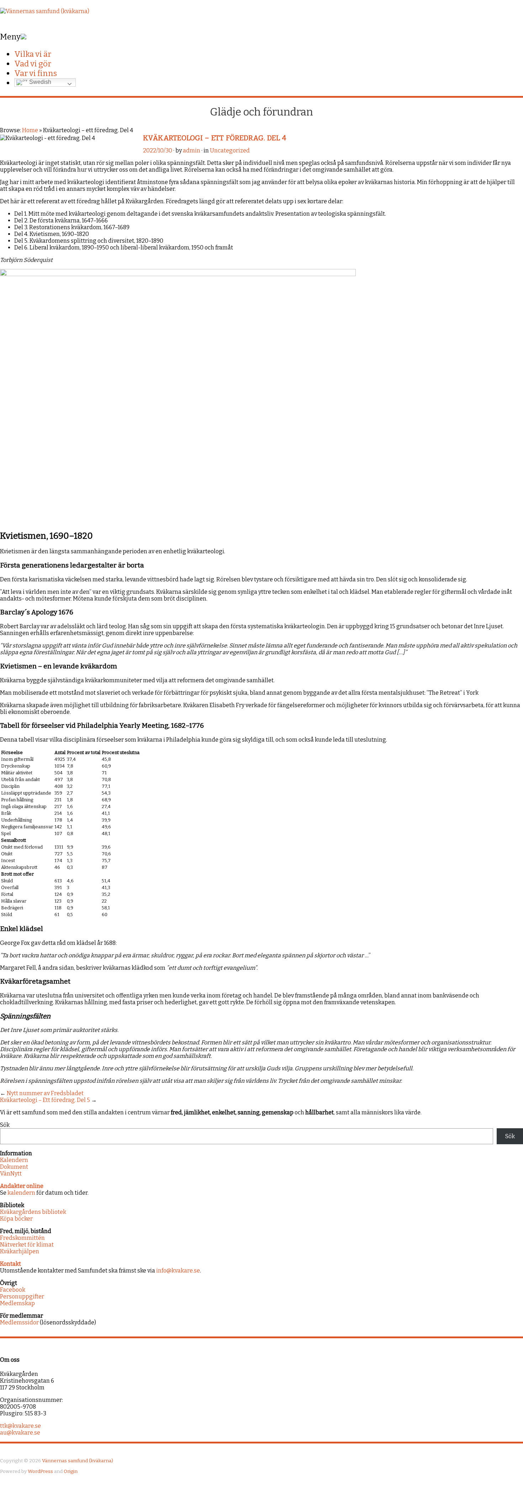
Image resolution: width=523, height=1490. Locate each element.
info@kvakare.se (178, 1270)
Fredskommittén (22, 1238)
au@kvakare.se (20, 1432)
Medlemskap (17, 1303)
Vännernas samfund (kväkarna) (77, 1461)
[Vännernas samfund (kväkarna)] (44, 11)
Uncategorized (230, 150)
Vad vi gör (32, 64)
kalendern (21, 1192)
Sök (5, 1124)
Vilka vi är (32, 54)
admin (191, 150)
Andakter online (21, 1186)
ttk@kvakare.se (20, 1425)
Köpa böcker (16, 1218)
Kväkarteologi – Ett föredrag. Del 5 (45, 1100)
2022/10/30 (157, 150)
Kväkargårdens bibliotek (33, 1212)
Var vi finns (35, 73)
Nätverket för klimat (27, 1244)
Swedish (39, 82)
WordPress (40, 1471)
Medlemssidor (19, 1322)
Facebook (12, 1289)
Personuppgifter (22, 1296)
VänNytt (11, 1173)
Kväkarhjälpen (19, 1251)
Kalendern (14, 1160)
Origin (71, 1471)
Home (30, 130)
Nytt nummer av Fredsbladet (45, 1093)
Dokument (14, 1166)
